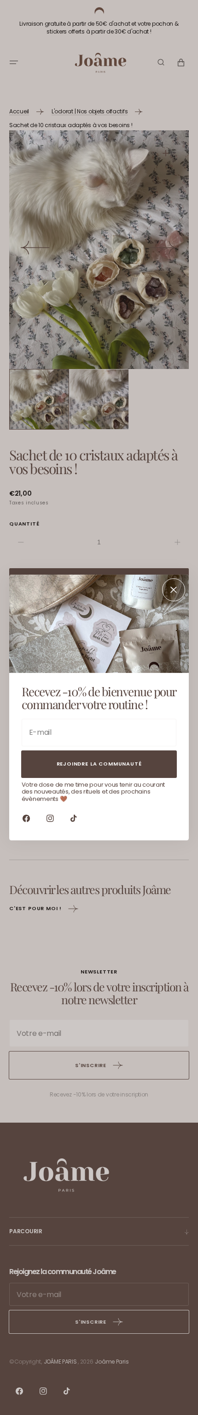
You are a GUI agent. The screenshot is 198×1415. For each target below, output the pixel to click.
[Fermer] (173, 589)
